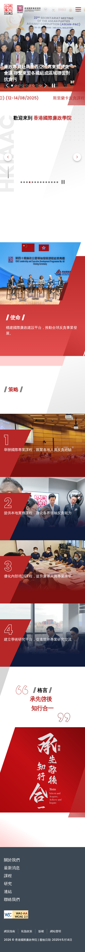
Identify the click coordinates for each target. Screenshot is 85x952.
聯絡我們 (12, 899)
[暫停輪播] (54, 86)
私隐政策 (26, 931)
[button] (7, 86)
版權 (41, 931)
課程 (8, 875)
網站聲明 (55, 931)
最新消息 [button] (12, 868)
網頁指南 (9, 931)
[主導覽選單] (78, 9)
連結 (8, 891)
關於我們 (12, 860)
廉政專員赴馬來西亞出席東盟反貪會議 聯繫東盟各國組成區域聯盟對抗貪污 (42, 45)
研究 (8, 883)
